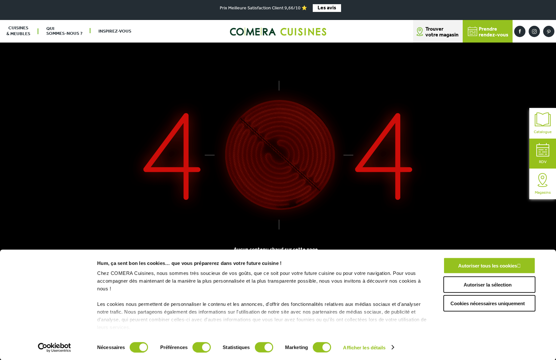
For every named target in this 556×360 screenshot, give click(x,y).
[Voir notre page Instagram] (534, 31)
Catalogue (542, 132)
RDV (543, 162)
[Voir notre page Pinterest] (548, 31)
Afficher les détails (364, 347)
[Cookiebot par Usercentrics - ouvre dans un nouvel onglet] (54, 347)
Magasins (543, 193)
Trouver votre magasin (442, 32)
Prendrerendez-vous (493, 32)
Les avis (327, 8)
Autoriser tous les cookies (487, 265)
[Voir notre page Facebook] (519, 31)
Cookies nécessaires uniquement (487, 303)
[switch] (201, 347)
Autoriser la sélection (488, 284)
